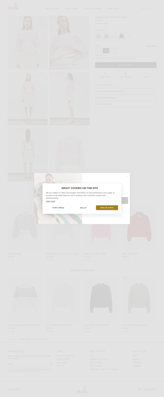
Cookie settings (58, 208)
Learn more (50, 201)
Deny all (83, 208)
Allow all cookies (107, 208)
